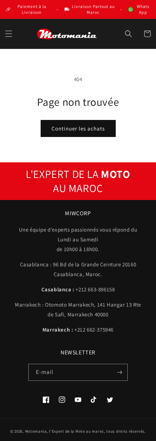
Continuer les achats (78, 128)
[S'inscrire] (119, 372)
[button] (8, 33)
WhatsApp (143, 9)
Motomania (36, 431)
